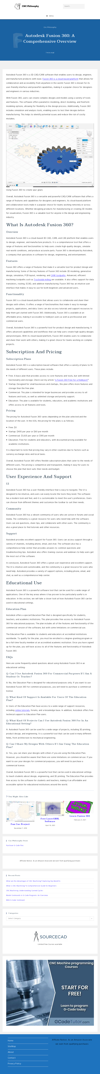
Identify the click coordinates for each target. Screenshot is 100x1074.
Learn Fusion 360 (80, 816)
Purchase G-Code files (15, 845)
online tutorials (22, 710)
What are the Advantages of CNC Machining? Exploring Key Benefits (33, 881)
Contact (12, 1058)
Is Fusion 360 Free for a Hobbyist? (71, 380)
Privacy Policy (14, 1063)
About (11, 1052)
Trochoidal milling (42, 279)
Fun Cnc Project (20, 824)
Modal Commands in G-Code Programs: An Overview (27, 895)
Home (10, 1040)
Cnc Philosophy (50, 27)
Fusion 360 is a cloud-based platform (60, 79)
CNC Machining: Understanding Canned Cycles (24, 890)
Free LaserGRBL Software (50, 820)
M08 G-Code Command (15, 900)
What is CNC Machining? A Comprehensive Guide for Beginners (31, 886)
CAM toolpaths (58, 275)
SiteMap (12, 1046)
